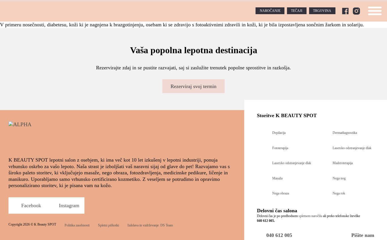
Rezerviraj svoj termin (193, 86)
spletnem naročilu (310, 216)
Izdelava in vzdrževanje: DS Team (150, 225)
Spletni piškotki (108, 225)
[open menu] (374, 11)
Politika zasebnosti (77, 225)
